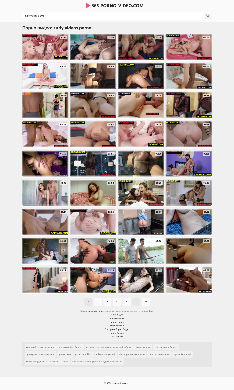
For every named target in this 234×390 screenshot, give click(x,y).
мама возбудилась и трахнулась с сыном (47, 361)
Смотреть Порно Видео (117, 329)
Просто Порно (117, 322)
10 (146, 302)
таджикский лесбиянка (70, 347)
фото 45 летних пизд (159, 354)
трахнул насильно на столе (40, 354)
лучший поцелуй (182, 354)
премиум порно (96, 311)
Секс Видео (117, 315)
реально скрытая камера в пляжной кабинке (109, 347)
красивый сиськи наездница (40, 347)
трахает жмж (64, 354)
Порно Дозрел (117, 333)
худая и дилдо (143, 347)
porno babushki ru (83, 354)
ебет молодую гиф (105, 354)
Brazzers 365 (117, 336)
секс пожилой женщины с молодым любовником (97, 361)
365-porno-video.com (117, 6)
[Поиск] (208, 16)
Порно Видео (117, 326)
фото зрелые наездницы (132, 354)
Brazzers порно (117, 318)
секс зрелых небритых (166, 347)
